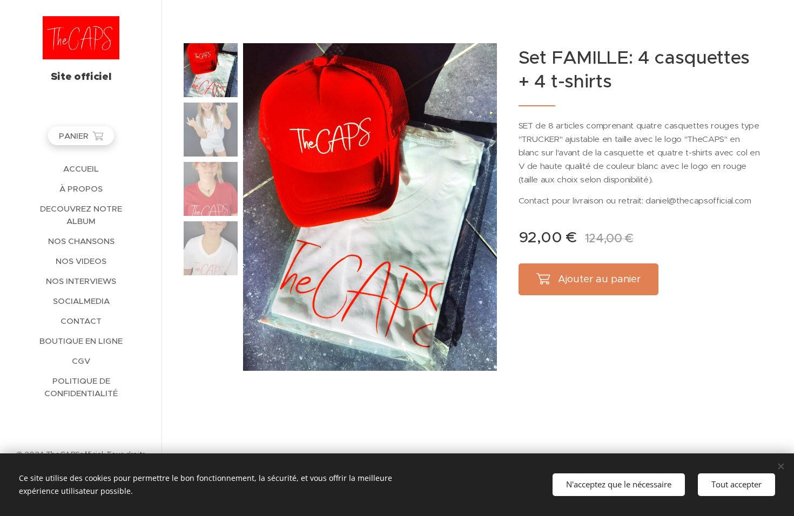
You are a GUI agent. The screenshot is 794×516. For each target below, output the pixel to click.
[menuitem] (81, 168)
